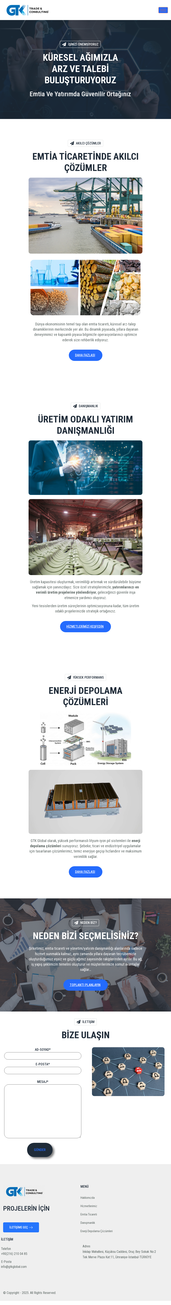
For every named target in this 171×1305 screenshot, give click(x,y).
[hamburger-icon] (163, 10)
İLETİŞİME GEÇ (18, 1227)
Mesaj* (42, 1082)
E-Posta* (43, 1064)
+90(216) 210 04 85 (14, 1254)
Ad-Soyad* (43, 1050)
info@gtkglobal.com (14, 1267)
